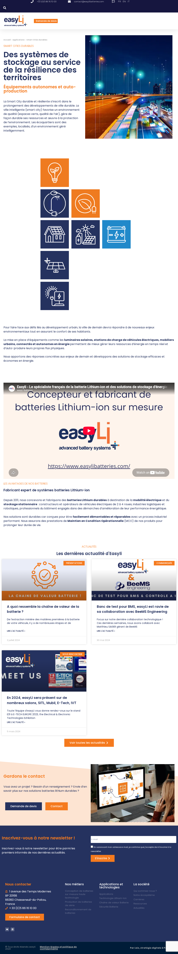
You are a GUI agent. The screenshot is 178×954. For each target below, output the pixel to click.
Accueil (7, 40)
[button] (5, 8)
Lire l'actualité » (16, 630)
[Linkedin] (12, 929)
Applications (19, 40)
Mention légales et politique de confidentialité (58, 947)
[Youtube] (7, 929)
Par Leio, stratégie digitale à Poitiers (151, 947)
